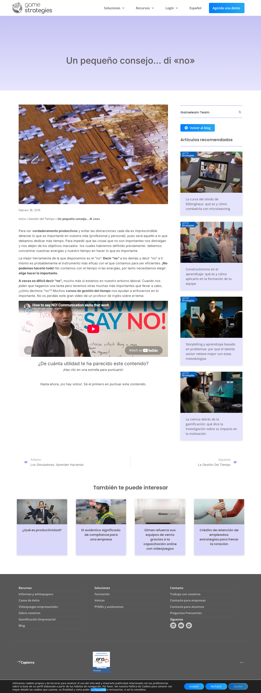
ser (52, 231)
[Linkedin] (173, 625)
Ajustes (238, 686)
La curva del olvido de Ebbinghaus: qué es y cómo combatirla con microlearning (208, 204)
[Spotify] (189, 625)
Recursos (143, 8)
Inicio (22, 219)
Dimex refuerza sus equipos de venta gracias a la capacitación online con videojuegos (160, 539)
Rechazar (216, 686)
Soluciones (112, 8)
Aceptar (194, 686)
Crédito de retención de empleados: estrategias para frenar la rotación (219, 537)
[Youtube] (181, 625)
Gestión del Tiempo (42, 219)
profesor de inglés (107, 296)
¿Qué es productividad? (42, 530)
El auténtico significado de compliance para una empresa (101, 535)
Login (169, 8)
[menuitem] (195, 8)
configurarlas (98, 689)
